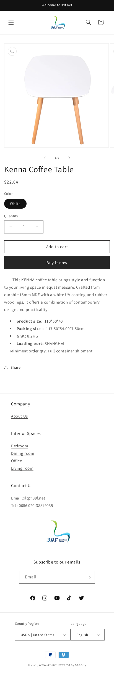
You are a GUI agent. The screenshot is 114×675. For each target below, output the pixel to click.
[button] (11, 22)
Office (16, 460)
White (15, 203)
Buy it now (57, 262)
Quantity (11, 216)
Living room (22, 468)
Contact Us (22, 485)
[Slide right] (69, 158)
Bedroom (19, 445)
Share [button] (16, 367)
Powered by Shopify (72, 665)
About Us (19, 416)
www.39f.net (48, 665)
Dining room (22, 453)
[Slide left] (45, 158)
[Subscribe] (88, 577)
